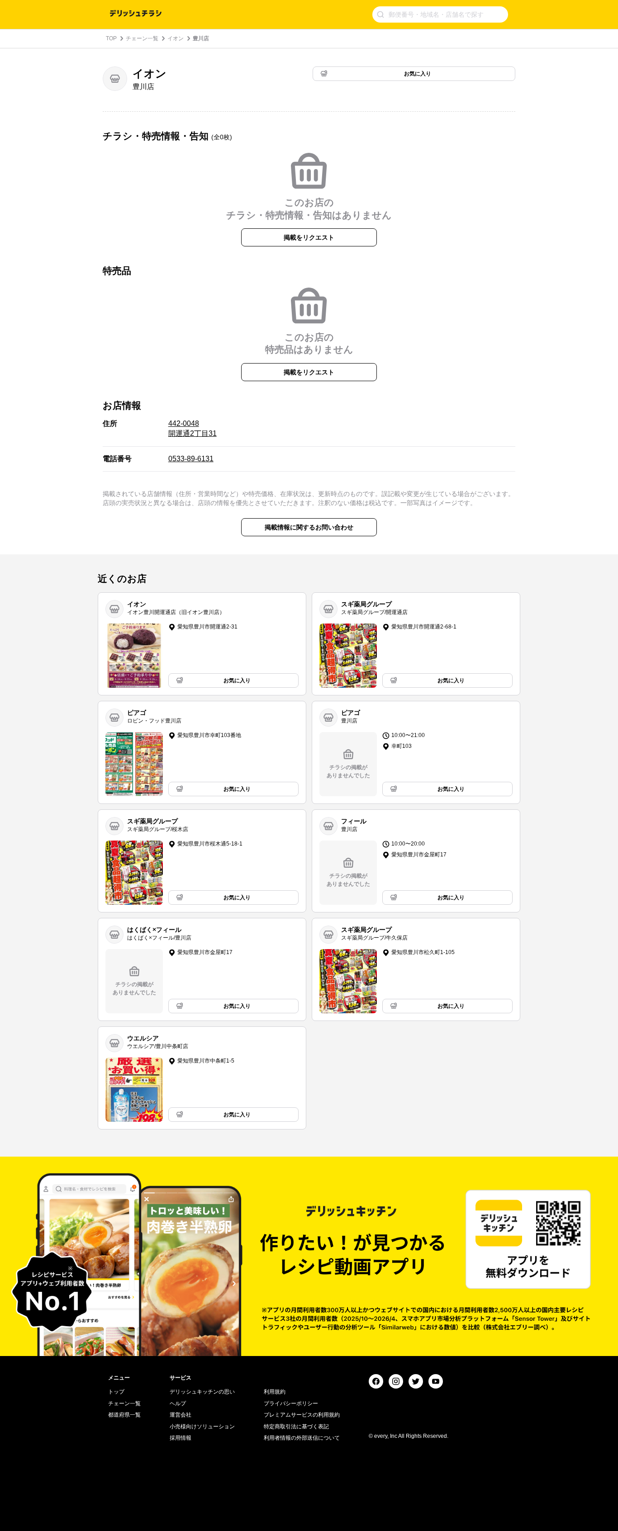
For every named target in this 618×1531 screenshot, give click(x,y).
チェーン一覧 (142, 38)
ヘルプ (178, 1403)
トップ (116, 1392)
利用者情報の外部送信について (302, 1438)
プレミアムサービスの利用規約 (302, 1415)
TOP (111, 38)
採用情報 (180, 1438)
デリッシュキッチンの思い (202, 1392)
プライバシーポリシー (291, 1403)
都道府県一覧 (124, 1415)
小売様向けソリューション (202, 1426)
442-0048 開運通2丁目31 (192, 428)
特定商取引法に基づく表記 (296, 1426)
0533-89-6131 (191, 459)
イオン (175, 38)
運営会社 (180, 1415)
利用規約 (274, 1392)
